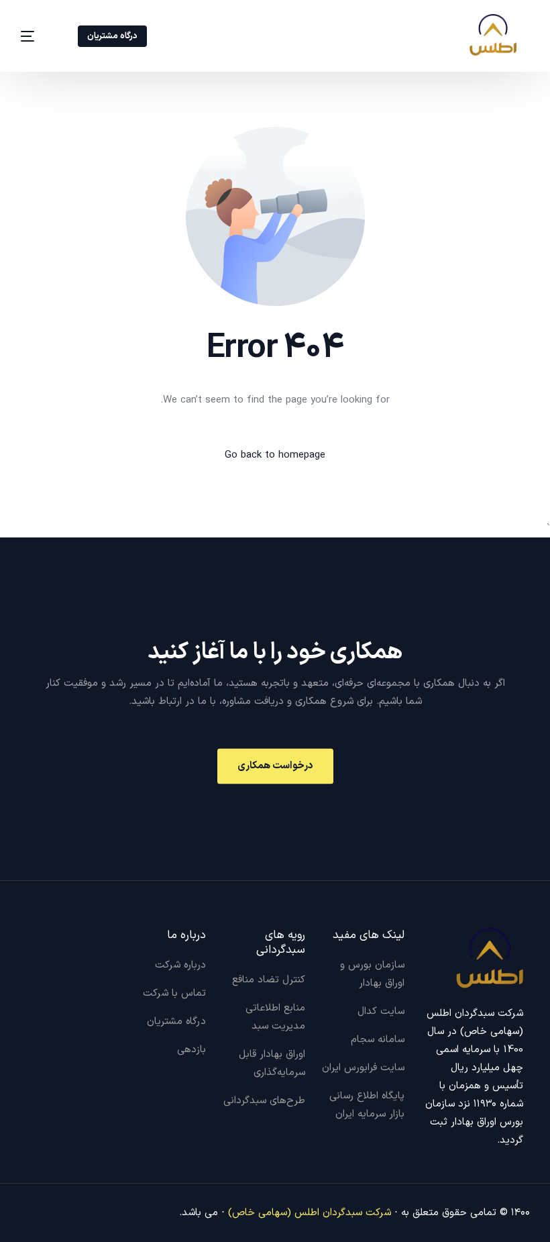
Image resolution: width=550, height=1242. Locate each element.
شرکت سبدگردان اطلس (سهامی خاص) (309, 1213)
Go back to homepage (275, 455)
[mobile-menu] (37, 36)
